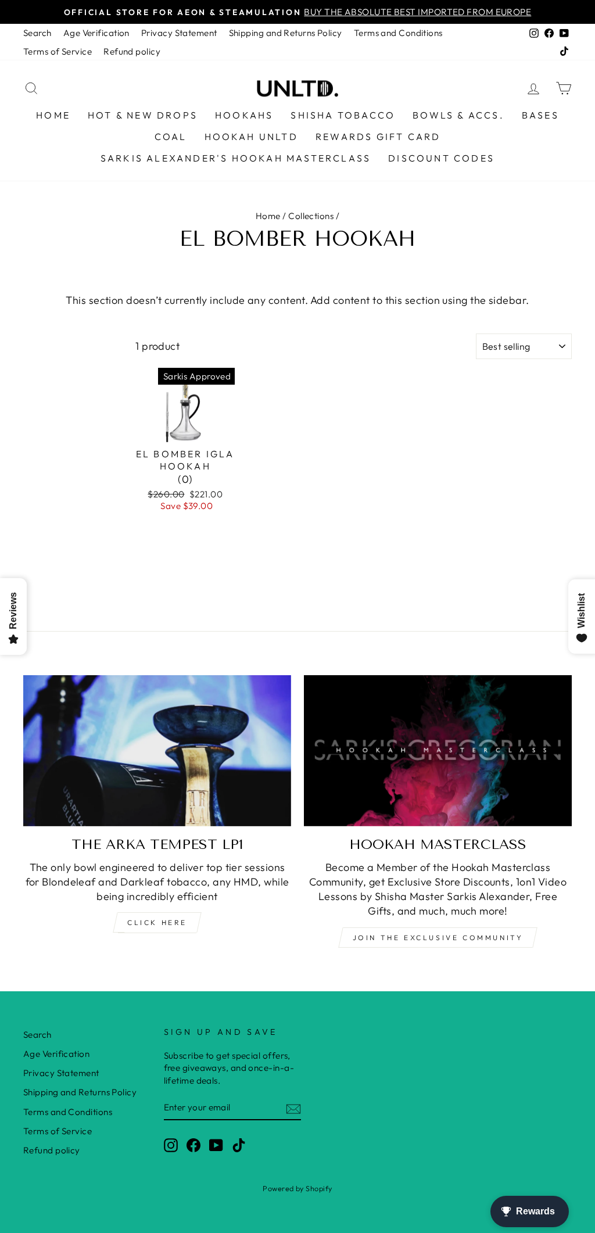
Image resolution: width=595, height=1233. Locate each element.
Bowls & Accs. (458, 115)
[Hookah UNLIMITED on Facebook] (193, 1145)
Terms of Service (57, 51)
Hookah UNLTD (251, 136)
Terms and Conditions (398, 32)
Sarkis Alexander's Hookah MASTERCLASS (236, 158)
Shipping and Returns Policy (285, 32)
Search (37, 32)
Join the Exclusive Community (438, 937)
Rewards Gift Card (378, 136)
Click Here (157, 922)
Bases (540, 115)
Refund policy (131, 51)
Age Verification (96, 32)
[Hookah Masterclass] (438, 750)
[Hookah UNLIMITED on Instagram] (171, 1145)
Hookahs (244, 115)
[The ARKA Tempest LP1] (157, 750)
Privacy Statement (179, 32)
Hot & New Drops (143, 115)
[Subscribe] (293, 1108)
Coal (171, 136)
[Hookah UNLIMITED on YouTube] (216, 1145)
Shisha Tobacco (343, 115)
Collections (311, 215)
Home (53, 115)
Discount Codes (441, 158)
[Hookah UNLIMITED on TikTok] (239, 1145)
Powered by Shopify (297, 1188)
